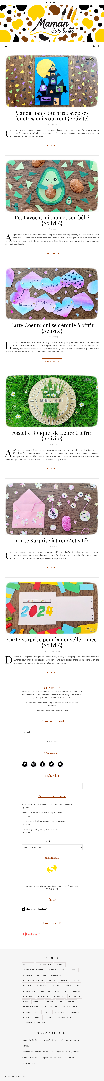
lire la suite (52, 146)
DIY (77, 986)
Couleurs (55, 986)
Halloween (74, 996)
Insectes (37, 1001)
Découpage (45, 991)
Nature (26, 1012)
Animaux (60, 964)
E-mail (27, 732)
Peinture (59, 1012)
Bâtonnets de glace (33, 980)
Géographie (44, 996)
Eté (67, 991)
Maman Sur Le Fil (29, 1040)
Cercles (75, 980)
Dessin (68, 986)
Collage (27, 986)
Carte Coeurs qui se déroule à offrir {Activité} (52, 328)
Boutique (41, 975)
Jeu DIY (50, 1001)
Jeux (60, 1001)
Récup (38, 1017)
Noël (37, 1012)
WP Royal (21, 1076)
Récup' (49, 1017)
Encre (58, 991)
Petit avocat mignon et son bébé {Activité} (52, 220)
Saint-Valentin (64, 1017)
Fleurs (76, 991)
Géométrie (59, 996)
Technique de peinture (34, 1023)
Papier (48, 1012)
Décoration (29, 991)
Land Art (71, 1001)
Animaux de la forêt (33, 970)
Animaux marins (56, 970)
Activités (28, 964)
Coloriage (41, 986)
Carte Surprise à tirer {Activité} (52, 540)
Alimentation (44, 964)
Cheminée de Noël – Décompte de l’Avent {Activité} (56, 1051)
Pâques (26, 1017)
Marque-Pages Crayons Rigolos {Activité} (39, 829)
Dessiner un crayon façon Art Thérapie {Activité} (42, 812)
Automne (27, 975)
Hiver (26, 1001)
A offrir (73, 970)
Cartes (51, 980)
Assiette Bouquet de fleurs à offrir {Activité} (52, 435)
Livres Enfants (30, 1007)
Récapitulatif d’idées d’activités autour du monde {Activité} (47, 804)
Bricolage (56, 975)
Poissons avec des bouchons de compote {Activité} (44, 821)
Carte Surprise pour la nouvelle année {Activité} (52, 642)
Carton (63, 980)
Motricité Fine (70, 1007)
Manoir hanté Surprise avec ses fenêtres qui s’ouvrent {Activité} (52, 115)
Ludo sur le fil (50, 1007)
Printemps (74, 1012)
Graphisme (28, 996)
